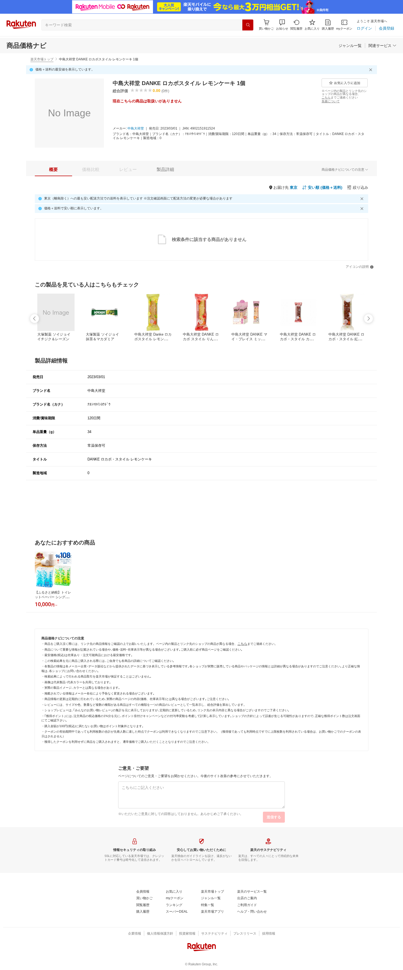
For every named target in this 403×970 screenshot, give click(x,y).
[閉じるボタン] (371, 69)
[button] (282, 24)
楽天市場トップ (41, 59)
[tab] (53, 169)
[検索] (247, 24)
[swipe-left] (34, 318)
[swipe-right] (368, 318)
